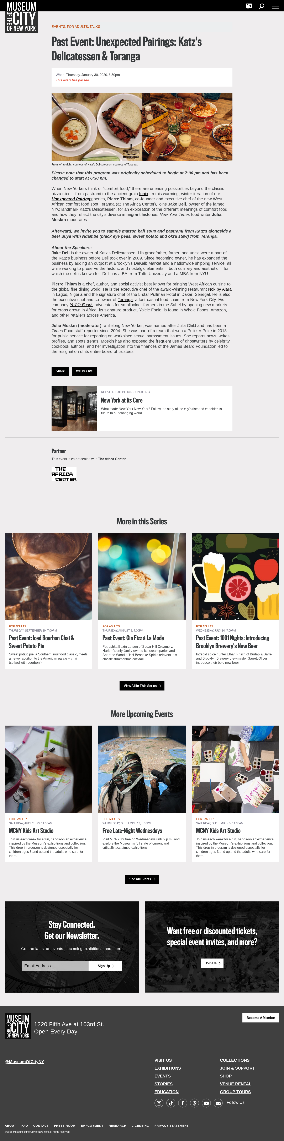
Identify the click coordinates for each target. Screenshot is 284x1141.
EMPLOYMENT (92, 1125)
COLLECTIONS (234, 1060)
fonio (143, 193)
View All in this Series (140, 686)
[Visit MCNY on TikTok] (170, 1103)
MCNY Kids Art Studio (31, 831)
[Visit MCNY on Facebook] (182, 1103)
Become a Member (261, 1018)
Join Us (211, 963)
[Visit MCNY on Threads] (194, 1103)
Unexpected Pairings (72, 199)
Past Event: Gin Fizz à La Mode (133, 638)
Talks (95, 26)
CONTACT (41, 1125)
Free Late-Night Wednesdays (132, 831)
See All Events (140, 879)
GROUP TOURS (235, 1092)
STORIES (163, 1084)
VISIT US (163, 1060)
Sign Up (104, 966)
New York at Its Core (122, 401)
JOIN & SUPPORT (237, 1068)
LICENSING (140, 1125)
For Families (18, 819)
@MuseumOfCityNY (24, 1061)
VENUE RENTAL (235, 1084)
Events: (59, 26)
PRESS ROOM (65, 1125)
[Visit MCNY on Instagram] (158, 1103)
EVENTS (162, 1076)
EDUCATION (166, 1092)
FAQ (24, 1125)
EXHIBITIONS (167, 1068)
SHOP (226, 1076)
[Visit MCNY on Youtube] (206, 1103)
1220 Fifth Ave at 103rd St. (69, 1024)
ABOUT (10, 1125)
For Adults (77, 26)
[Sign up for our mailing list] (218, 1103)
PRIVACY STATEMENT (171, 1125)
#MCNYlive (84, 371)
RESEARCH (117, 1125)
